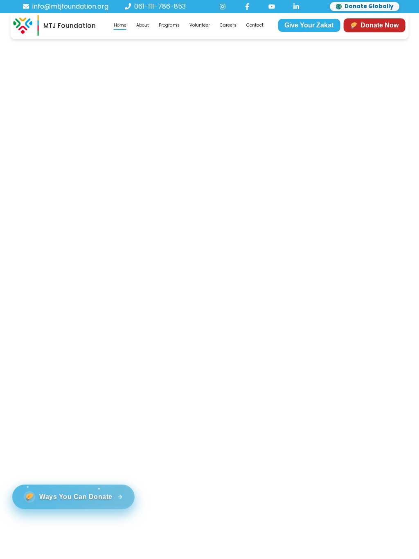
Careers (228, 25)
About (142, 25)
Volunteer (199, 25)
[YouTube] (272, 6)
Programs (169, 25)
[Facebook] (247, 6)
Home (120, 25)
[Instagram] (223, 6)
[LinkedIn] (296, 6)
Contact (255, 25)
